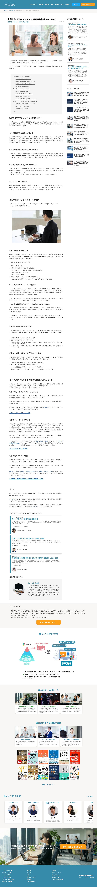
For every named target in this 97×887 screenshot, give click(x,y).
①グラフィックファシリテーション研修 (25, 103)
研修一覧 (47, 4)
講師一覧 (41, 4)
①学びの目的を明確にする (22, 91)
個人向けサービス (56, 875)
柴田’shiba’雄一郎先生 (42, 441)
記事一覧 (11, 10)
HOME (5, 10)
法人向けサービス (56, 877)
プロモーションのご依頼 (57, 879)
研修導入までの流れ (7, 873)
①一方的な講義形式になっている (23, 79)
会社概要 (54, 870)
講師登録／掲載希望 (7, 881)
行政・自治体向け (31, 881)
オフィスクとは (33, 4)
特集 (52, 4)
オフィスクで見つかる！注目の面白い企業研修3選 (25, 101)
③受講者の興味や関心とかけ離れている (25, 84)
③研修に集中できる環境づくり (23, 96)
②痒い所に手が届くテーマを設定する (25, 94)
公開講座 (67, 4)
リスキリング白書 (6, 877)
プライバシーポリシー (57, 873)
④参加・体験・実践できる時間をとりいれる (26, 99)
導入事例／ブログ (31, 877)
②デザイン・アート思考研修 (22, 106)
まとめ (14, 111)
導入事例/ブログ (59, 4)
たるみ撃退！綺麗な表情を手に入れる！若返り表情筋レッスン (35, 471)
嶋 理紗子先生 (13, 471)
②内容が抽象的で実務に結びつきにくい (25, 81)
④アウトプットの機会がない (22, 86)
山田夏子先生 (47, 407)
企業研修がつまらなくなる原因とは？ (22, 76)
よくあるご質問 (6, 875)
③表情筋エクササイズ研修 (22, 108)
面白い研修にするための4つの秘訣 (21, 89)
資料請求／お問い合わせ (8, 879)
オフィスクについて (7, 870)
